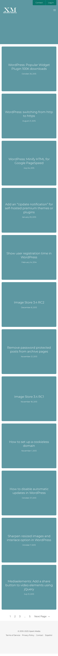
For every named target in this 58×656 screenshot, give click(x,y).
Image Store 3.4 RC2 (29, 302)
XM (9, 9)
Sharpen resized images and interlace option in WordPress (29, 538)
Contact (39, 2)
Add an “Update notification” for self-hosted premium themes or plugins (29, 208)
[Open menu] (54, 10)
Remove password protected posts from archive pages (29, 349)
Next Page (42, 616)
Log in (51, 2)
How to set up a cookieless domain (29, 444)
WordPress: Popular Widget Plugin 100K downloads (29, 67)
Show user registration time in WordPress (29, 255)
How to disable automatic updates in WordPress (29, 491)
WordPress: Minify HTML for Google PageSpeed (29, 161)
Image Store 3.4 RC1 (29, 396)
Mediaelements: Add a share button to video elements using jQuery (29, 585)
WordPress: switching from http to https (29, 114)
